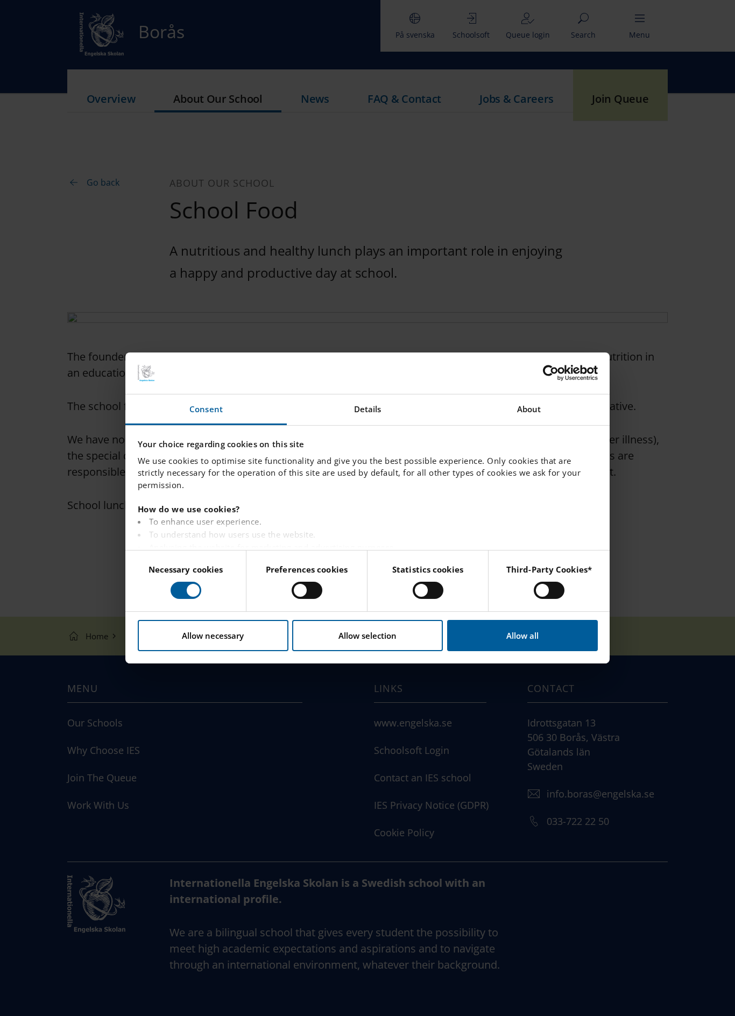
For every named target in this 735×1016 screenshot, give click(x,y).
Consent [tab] (206, 409)
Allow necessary (213, 635)
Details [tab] (367, 409)
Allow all (522, 635)
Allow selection (367, 635)
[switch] (307, 590)
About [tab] (529, 409)
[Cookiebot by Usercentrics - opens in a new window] (551, 373)
